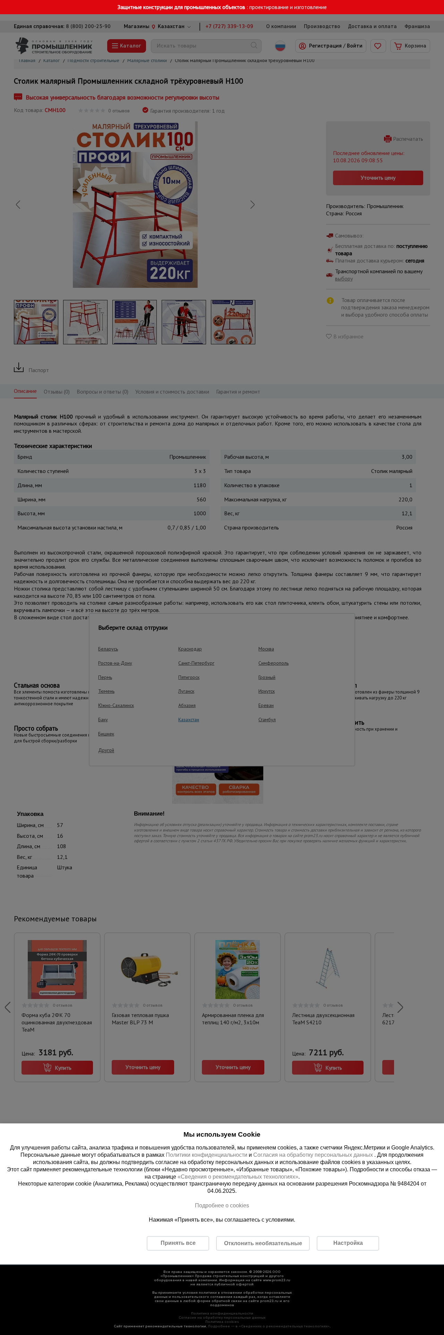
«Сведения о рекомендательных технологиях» (238, 1176)
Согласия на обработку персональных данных (313, 1155)
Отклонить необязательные (263, 1243)
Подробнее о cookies (222, 1205)
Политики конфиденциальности (206, 1155)
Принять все (178, 1243)
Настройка (348, 1243)
